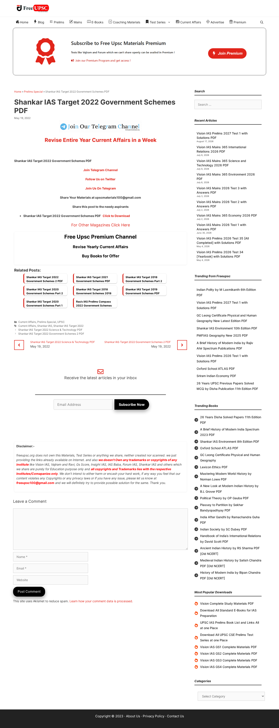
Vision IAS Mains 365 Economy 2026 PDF (227, 215)
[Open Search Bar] (262, 22)
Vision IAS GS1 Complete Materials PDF (228, 647)
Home (23, 22)
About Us (133, 716)
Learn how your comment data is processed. (101, 601)
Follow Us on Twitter (100, 179)
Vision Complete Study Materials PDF (227, 603)
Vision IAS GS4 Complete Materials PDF (228, 667)
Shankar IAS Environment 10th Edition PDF (227, 328)
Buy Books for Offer (100, 256)
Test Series (157, 22)
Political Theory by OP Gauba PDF (224, 498)
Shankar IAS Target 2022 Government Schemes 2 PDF (44, 279)
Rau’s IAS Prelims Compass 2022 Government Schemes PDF (94, 305)
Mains (77, 22)
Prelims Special (33, 91)
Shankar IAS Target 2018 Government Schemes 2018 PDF (93, 292)
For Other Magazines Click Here (100, 225)
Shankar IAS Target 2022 (68, 325)
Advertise (217, 22)
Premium (239, 22)
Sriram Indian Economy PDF (216, 376)
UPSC (61, 322)
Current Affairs (190, 22)
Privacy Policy (153, 716)
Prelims (58, 22)
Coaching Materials (126, 22)
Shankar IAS (44, 325)
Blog (40, 22)
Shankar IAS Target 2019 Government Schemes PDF (143, 291)
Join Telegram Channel (100, 170)
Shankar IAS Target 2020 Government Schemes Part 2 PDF (44, 292)
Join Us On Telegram (100, 188)
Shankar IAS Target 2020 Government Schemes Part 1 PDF (44, 305)
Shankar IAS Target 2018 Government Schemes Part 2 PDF (144, 280)
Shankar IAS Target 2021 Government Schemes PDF (93, 279)
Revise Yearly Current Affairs (100, 246)
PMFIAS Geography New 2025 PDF (222, 335)
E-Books (97, 22)
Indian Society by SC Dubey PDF (223, 529)
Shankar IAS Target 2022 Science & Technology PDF (50, 329)
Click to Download (116, 216)
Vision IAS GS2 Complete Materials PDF (228, 653)
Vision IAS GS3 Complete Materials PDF (228, 660)
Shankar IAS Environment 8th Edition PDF (229, 441)
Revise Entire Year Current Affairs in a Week (101, 140)
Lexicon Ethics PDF (214, 467)
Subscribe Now (132, 404)
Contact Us (175, 716)
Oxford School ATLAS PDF (216, 368)
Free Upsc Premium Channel (100, 237)
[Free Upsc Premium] (139, 51)
